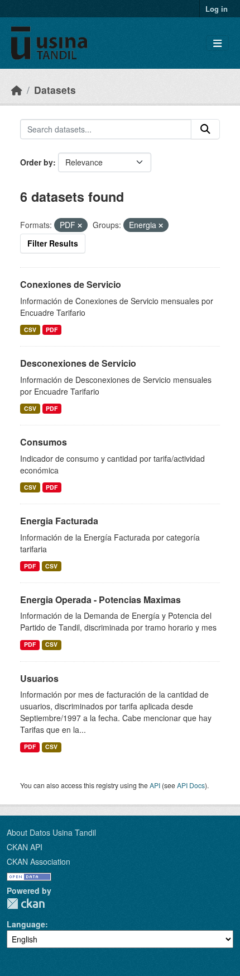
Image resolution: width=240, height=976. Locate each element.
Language (26, 924)
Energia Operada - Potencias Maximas (100, 599)
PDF (51, 329)
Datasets (55, 90)
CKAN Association (38, 861)
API (155, 785)
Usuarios (39, 678)
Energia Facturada (59, 520)
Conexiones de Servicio (70, 284)
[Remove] (80, 225)
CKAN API (24, 846)
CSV (30, 329)
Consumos (43, 441)
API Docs (191, 785)
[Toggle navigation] (217, 43)
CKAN (26, 903)
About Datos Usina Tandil (51, 832)
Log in (216, 8)
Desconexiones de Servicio (78, 363)
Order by (36, 162)
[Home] (16, 90)
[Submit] (205, 129)
